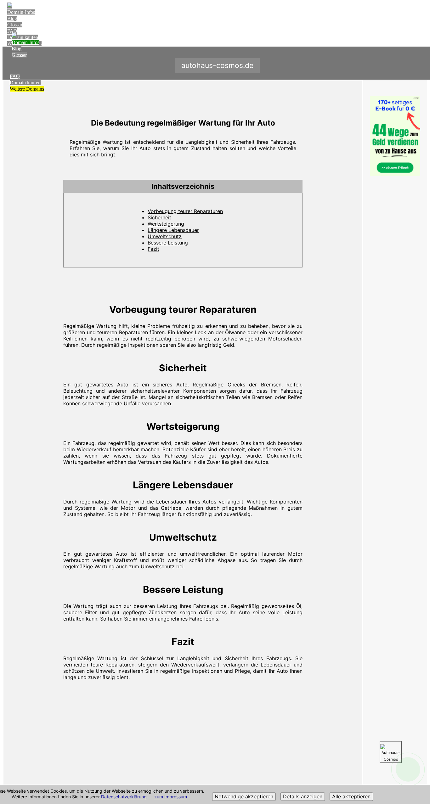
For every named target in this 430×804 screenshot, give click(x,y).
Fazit (153, 249)
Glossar (14, 24)
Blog (12, 18)
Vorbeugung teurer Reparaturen (185, 211)
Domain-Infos (21, 12)
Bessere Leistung (168, 242)
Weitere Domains (27, 89)
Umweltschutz (165, 236)
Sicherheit (159, 217)
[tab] (183, 186)
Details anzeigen (302, 797)
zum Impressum (170, 797)
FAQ (12, 31)
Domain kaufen (25, 82)
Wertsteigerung (166, 224)
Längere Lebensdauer (173, 230)
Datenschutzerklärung (124, 797)
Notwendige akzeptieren (244, 797)
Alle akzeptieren (351, 797)
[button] (183, 186)
